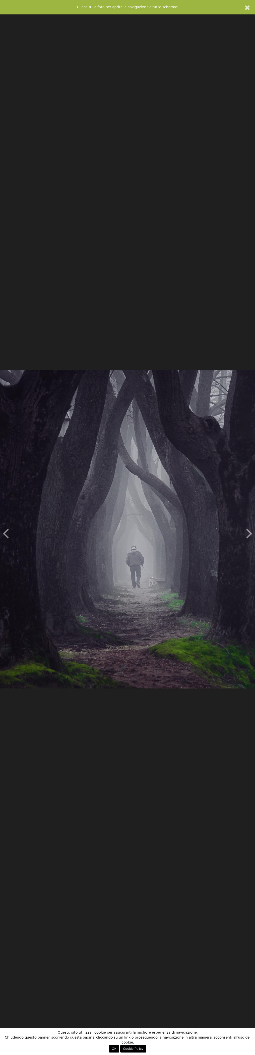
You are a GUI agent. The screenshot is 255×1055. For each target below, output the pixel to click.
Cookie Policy (133, 1048)
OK (114, 1048)
